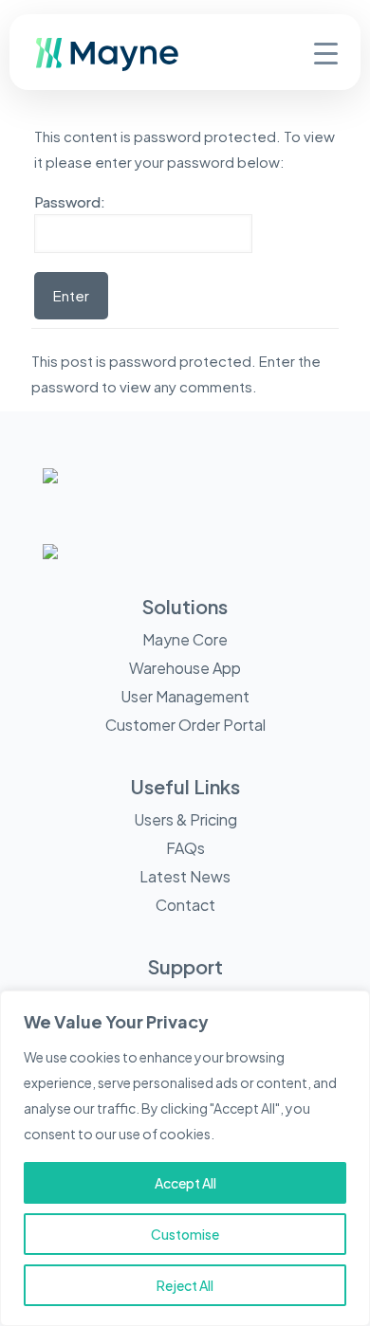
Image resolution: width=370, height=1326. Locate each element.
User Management (185, 696)
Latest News (185, 876)
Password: (69, 201)
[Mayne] (138, 66)
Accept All (185, 1182)
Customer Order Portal (185, 725)
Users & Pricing (185, 819)
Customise (185, 1234)
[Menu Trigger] (326, 52)
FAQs (185, 848)
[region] (185, 1158)
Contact (185, 905)
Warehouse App (185, 668)
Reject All (185, 1285)
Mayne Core (185, 639)
